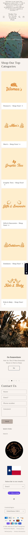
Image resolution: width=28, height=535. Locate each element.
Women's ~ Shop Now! (12, 106)
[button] (4, 17)
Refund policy (8, 531)
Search (5, 434)
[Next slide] (19, 380)
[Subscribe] (23, 486)
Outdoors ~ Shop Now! (12, 264)
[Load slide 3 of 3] (16, 381)
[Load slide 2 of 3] (14, 381)
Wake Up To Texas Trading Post (16, 526)
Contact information (19, 531)
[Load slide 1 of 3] (12, 381)
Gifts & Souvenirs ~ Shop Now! (13, 224)
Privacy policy (20, 528)
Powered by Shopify (9, 528)
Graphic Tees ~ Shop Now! (13, 183)
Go (14, 368)
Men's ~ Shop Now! (10, 144)
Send (7, 421)
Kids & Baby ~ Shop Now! (13, 302)
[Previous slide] (9, 380)
